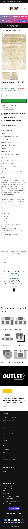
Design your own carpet (9, 420)
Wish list (5, 474)
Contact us (5, 456)
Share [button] (4, 262)
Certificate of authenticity (8, 125)
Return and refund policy (9, 430)
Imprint (4, 452)
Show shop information (9, 109)
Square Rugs (18, 346)
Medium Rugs (5, 346)
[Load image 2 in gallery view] (14, 76)
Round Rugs (4, 362)
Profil (4, 478)
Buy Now (7, 391)
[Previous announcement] (2, 25)
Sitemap (5, 440)
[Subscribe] (23, 406)
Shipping (9, 90)
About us (5, 462)
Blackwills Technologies (14, 526)
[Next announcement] (25, 25)
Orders (4, 471)
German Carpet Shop (10, 525)
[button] (2, 8)
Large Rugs (17, 329)
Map (10, 503)
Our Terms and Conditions (9, 459)
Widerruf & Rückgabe (8, 433)
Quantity (3, 92)
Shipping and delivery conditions (11, 437)
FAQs (4, 424)
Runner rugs (18, 362)
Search (4, 427)
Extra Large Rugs (6, 329)
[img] (14, 273)
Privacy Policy (6, 449)
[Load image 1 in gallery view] (5, 76)
